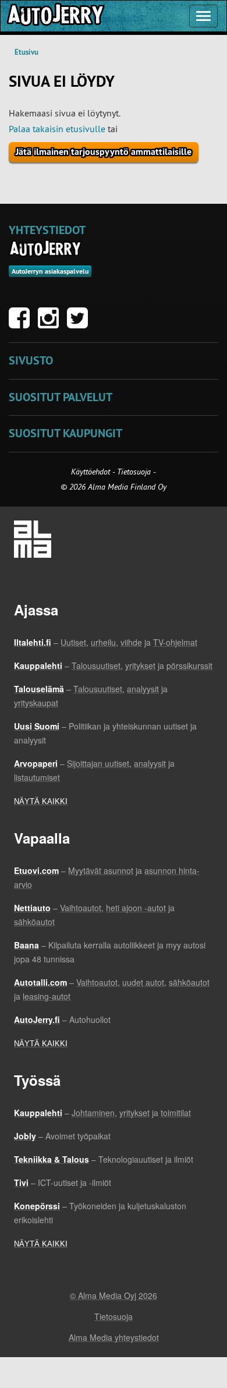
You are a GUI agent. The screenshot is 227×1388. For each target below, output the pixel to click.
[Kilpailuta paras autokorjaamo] (55, 16)
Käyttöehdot (91, 471)
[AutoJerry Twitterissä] (80, 323)
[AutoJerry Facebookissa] (22, 323)
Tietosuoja (134, 471)
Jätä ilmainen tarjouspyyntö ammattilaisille (103, 152)
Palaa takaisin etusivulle (57, 128)
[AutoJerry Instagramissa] (51, 323)
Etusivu (26, 52)
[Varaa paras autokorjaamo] (46, 248)
